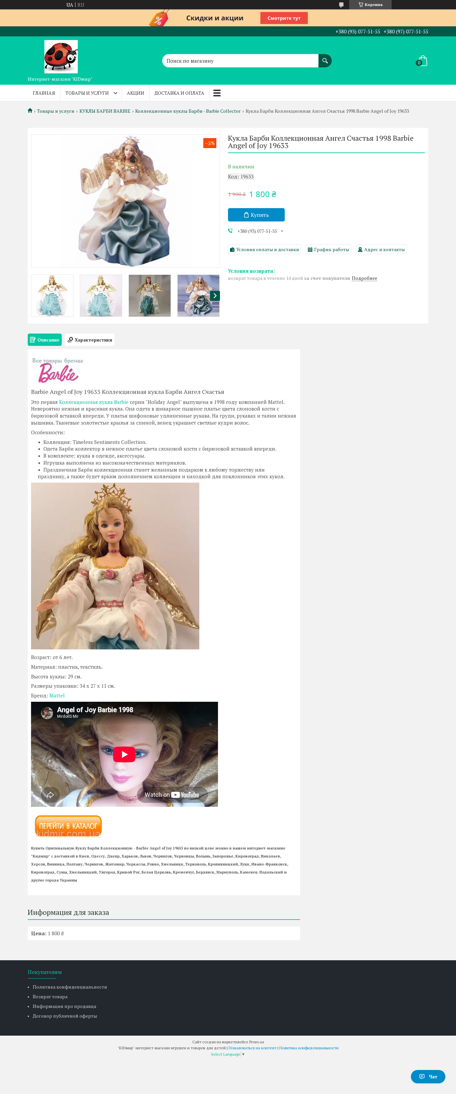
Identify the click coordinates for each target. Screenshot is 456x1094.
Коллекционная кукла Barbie (94, 402)
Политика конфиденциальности (70, 987)
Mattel (57, 695)
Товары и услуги (87, 93)
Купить (260, 214)
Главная (44, 93)
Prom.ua (256, 1041)
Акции (135, 93)
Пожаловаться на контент (252, 1047)
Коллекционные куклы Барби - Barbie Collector (188, 111)
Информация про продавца (64, 1006)
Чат (433, 1076)
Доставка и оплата (179, 93)
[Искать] (325, 57)
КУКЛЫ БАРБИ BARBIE (105, 111)
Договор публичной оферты (65, 1016)
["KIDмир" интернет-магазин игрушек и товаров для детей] (61, 54)
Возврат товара (50, 996)
